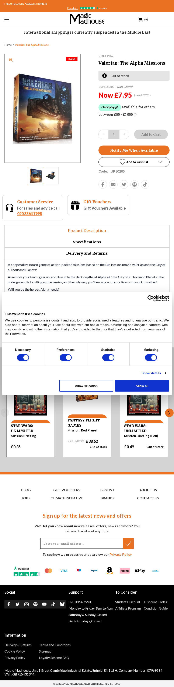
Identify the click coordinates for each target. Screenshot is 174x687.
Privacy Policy (121, 554)
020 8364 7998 (29, 213)
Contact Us (148, 498)
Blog (26, 490)
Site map (45, 651)
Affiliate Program (128, 608)
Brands (107, 498)
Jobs (26, 498)
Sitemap (116, 683)
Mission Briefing (23, 436)
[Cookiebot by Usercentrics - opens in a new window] (150, 298)
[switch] (66, 357)
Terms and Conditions (55, 645)
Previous (5, 412)
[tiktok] (145, 184)
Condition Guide (156, 608)
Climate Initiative (67, 498)
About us (148, 490)
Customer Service (35, 201)
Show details (151, 373)
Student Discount (127, 602)
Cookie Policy (14, 651)
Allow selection (86, 386)
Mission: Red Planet (82, 430)
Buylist (107, 490)
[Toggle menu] (21, 19)
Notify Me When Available (134, 150)
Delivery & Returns (18, 645)
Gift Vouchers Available (104, 208)
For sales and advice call (38, 211)
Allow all (142, 386)
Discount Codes (155, 602)
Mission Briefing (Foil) (141, 436)
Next (169, 412)
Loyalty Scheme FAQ (54, 658)
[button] (134, 162)
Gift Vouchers (97, 201)
